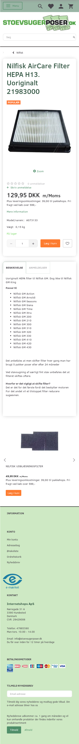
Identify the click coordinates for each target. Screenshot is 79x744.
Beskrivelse (14, 267)
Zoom (40, 171)
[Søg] (74, 37)
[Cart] (70, 6)
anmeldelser (36, 183)
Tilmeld (14, 730)
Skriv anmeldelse (20, 187)
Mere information (17, 211)
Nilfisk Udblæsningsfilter (24, 466)
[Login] (61, 6)
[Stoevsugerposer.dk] (39, 22)
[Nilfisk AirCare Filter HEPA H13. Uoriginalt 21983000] (39, 131)
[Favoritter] (51, 6)
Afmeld (28, 730)
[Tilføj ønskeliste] (67, 243)
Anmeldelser (38, 267)
